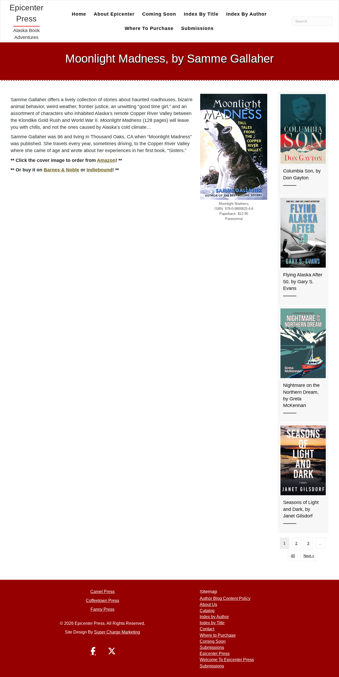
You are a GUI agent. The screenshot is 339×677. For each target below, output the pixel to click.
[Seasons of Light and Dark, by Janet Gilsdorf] (303, 478)
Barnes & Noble (61, 169)
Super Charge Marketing (117, 632)
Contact (207, 629)
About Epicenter (114, 14)
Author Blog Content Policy (225, 598)
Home (79, 14)
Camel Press (102, 591)
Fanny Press (102, 609)
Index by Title (201, 14)
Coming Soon (159, 14)
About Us (208, 604)
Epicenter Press (215, 653)
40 (293, 556)
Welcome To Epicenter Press (227, 659)
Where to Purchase (149, 28)
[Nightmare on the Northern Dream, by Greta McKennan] (303, 364)
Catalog (207, 610)
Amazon (106, 160)
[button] (93, 651)
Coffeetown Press (102, 600)
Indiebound (99, 169)
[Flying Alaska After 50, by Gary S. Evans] (303, 250)
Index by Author (246, 14)
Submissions (197, 28)
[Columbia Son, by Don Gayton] (303, 143)
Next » (309, 556)
